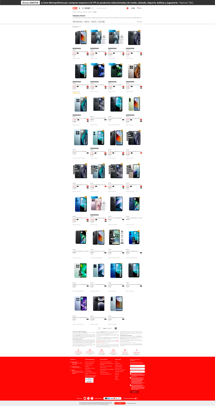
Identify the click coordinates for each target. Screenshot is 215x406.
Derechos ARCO (102, 370)
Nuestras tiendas (117, 363)
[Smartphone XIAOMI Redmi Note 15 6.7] (116, 178)
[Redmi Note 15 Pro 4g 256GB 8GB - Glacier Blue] (81, 145)
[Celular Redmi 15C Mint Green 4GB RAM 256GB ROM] (98, 145)
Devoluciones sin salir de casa (90, 368)
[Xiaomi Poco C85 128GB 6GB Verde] (98, 278)
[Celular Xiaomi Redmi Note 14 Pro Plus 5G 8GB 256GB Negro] (98, 311)
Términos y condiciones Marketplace (106, 366)
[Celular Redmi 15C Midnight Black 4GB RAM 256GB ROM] (81, 78)
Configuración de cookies (131, 403)
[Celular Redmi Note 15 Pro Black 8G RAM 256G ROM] (134, 45)
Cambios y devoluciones (89, 363)
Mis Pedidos (87, 366)
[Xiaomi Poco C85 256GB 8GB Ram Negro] (116, 211)
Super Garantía (87, 369)
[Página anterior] (99, 328)
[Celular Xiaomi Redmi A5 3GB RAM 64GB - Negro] (116, 245)
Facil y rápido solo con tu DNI (77, 363)
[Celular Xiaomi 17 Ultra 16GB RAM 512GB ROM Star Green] (116, 78)
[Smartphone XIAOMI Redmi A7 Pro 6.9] (116, 145)
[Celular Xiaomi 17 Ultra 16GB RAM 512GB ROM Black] (98, 78)
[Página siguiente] (116, 328)
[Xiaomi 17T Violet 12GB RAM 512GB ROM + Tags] (98, 211)
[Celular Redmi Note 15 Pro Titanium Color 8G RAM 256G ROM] (134, 78)
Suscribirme (134, 391)
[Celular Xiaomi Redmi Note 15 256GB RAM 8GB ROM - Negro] (98, 111)
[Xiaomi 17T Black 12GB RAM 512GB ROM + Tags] (98, 45)
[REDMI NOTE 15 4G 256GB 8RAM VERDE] (81, 278)
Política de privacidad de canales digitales (107, 369)
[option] (107, 2)
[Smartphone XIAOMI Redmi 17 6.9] (134, 211)
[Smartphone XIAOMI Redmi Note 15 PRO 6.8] (98, 178)
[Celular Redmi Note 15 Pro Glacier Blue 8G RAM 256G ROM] (81, 111)
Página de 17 (107, 328)
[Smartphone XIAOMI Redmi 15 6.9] (134, 178)
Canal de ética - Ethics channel (120, 369)
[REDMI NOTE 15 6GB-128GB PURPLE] (81, 311)
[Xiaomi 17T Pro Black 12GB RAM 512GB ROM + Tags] (116, 45)
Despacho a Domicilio (88, 365)
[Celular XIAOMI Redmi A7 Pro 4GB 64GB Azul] (116, 311)
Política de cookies (103, 367)
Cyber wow (117, 374)
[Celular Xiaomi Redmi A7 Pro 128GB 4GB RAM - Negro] (98, 245)
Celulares (90, 11)
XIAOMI (94, 11)
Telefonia (85, 11)
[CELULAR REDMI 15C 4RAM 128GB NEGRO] (116, 111)
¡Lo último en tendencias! (119, 371)
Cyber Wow (117, 340)
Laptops (116, 377)
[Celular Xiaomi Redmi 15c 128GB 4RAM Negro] (134, 278)
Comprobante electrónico (104, 372)
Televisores (117, 379)
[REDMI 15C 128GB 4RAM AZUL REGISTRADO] (134, 245)
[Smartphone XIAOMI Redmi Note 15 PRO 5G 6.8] (134, 145)
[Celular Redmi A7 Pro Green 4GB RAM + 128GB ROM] (134, 111)
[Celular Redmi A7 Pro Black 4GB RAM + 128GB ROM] (81, 45)
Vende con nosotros (118, 368)
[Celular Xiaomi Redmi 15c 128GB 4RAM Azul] (116, 278)
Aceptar (120, 403)
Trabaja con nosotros (118, 365)
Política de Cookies (105, 404)
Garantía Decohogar (88, 371)
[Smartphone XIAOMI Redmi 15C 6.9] (81, 211)
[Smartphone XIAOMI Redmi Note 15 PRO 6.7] (81, 178)
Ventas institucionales (118, 366)
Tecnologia (79, 11)
